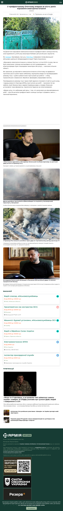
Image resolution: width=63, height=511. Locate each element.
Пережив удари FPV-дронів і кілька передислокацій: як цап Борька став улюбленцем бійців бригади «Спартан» (33, 419)
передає (8, 57)
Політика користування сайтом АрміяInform (14, 451)
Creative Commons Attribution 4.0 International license (34, 444)
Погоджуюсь (31, 508)
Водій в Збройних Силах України (19, 331)
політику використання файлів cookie (33, 505)
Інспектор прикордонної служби (19, 355)
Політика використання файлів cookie (12, 452)
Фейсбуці (29, 57)
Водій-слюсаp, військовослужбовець (21, 296)
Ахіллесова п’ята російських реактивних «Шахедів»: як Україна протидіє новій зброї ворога (34, 412)
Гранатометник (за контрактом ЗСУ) (21, 307)
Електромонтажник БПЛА (16, 342)
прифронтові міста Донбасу (18, 125)
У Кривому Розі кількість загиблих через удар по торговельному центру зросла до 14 (31, 240)
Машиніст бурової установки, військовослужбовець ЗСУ (30, 320)
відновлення (6, 125)
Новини (31, 10)
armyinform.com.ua (40, 447)
